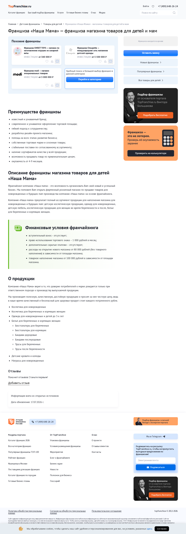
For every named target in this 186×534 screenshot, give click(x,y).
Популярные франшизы (149, 71)
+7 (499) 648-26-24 (168, 6)
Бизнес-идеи (56, 463)
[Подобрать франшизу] (151, 105)
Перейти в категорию (89, 79)
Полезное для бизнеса (60, 475)
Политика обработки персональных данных (25, 512)
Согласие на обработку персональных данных (68, 512)
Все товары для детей (149, 80)
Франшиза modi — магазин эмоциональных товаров (36, 72)
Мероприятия (56, 452)
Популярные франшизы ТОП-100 (23, 452)
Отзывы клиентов (100, 446)
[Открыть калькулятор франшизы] (151, 143)
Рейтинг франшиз (16, 457)
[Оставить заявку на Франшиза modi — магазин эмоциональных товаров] (57, 85)
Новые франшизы (149, 62)
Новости (54, 469)
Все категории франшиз (19, 446)
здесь (149, 528)
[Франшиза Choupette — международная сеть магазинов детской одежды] (70, 51)
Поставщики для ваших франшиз (24, 469)
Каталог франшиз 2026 (18, 440)
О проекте (97, 440)
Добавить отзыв (18, 383)
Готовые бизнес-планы (19, 481)
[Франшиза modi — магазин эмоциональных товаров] (17, 74)
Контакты (96, 452)
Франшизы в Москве (17, 463)
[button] (145, 6)
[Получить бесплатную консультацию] (156, 424)
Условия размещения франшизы (65, 446)
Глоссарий (55, 481)
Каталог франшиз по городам (22, 475)
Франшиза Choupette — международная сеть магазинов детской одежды (92, 50)
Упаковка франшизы (59, 440)
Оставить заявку (150, 52)
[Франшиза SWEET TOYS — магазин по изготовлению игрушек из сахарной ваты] (17, 51)
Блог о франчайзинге (60, 457)
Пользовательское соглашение (106, 511)
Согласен (162, 528)
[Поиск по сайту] (174, 13)
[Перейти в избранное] (153, 6)
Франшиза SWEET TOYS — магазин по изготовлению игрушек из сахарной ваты (41, 50)
